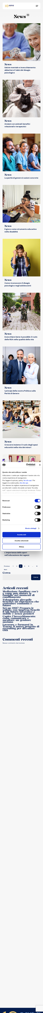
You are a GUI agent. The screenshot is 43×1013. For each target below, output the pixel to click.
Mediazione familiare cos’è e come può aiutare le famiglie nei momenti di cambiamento (20, 594)
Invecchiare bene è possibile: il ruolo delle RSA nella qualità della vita (20, 338)
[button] (37, 6)
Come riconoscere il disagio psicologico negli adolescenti (17, 284)
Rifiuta (21, 547)
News (7, 64)
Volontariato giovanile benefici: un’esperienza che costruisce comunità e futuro (21, 602)
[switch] (38, 507)
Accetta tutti (21, 534)
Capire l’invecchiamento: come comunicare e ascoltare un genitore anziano (19, 619)
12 (36, 566)
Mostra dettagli (30, 528)
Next (5, 569)
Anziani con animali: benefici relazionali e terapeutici (17, 125)
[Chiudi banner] (40, 465)
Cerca (6, 572)
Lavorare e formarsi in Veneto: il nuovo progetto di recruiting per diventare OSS (21, 627)
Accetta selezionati (21, 541)
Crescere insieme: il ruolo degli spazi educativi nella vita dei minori (21, 446)
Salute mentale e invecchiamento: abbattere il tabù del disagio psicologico (20, 70)
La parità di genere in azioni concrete (21, 178)
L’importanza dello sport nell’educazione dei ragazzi (16, 553)
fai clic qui (28, 480)
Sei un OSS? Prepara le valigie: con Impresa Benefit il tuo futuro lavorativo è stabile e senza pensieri (21, 610)
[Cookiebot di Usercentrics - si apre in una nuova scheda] (26, 465)
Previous (7, 566)
